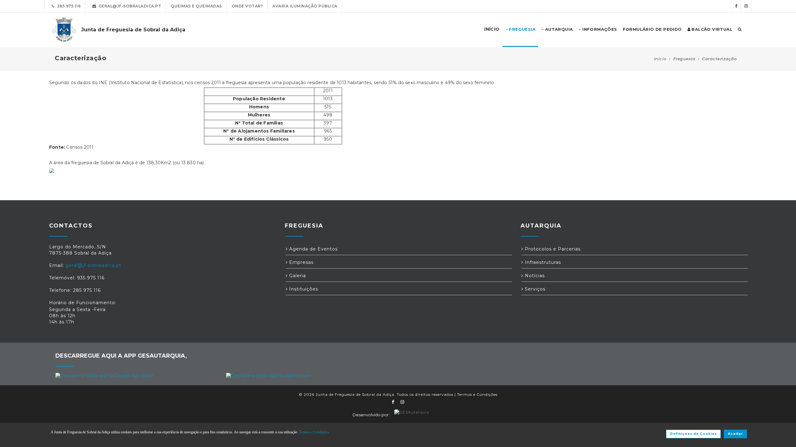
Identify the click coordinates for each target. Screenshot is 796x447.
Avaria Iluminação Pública (304, 6)
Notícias (534, 275)
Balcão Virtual (711, 29)
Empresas (300, 262)
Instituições (303, 289)
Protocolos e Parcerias (552, 249)
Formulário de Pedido (652, 29)
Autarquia (558, 29)
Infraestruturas (542, 262)
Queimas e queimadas (196, 6)
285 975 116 (68, 6)
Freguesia (521, 29)
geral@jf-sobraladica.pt (128, 6)
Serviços (534, 289)
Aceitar (735, 434)
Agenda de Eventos (313, 249)
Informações (599, 29)
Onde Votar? (247, 6)
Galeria (297, 275)
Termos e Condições (477, 394)
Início (660, 58)
